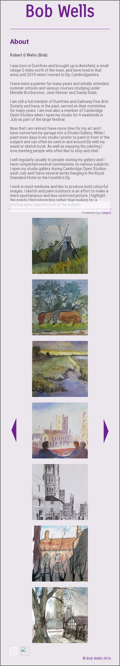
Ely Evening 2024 (60, 517)
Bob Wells (60, 11)
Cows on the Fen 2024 (60, 332)
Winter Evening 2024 (60, 394)
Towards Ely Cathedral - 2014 (60, 640)
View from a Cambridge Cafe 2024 (60, 455)
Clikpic (106, 213)
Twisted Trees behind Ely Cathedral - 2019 (60, 576)
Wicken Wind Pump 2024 (60, 271)
